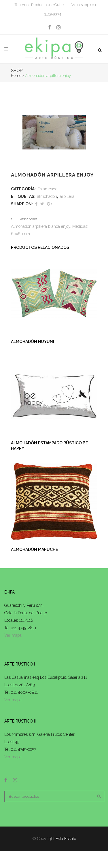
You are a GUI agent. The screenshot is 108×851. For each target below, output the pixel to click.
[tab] (54, 219)
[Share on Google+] (49, 204)
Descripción (28, 219)
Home (16, 75)
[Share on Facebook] (36, 204)
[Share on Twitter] (42, 204)
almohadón (47, 196)
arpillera (67, 196)
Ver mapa (13, 635)
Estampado (47, 189)
